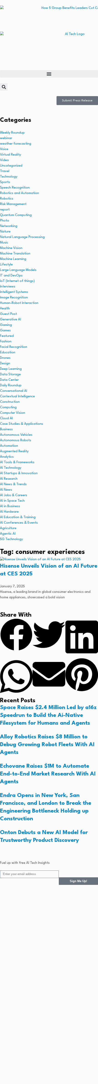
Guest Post (8, 314)
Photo (4, 220)
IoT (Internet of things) (17, 281)
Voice (4, 149)
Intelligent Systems (14, 292)
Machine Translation (15, 253)
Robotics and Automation (19, 193)
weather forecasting (15, 144)
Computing (8, 407)
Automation (9, 446)
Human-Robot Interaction (19, 303)
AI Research (9, 479)
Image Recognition (14, 297)
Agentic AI (7, 534)
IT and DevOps (11, 275)
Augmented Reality (14, 451)
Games (5, 330)
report (5, 209)
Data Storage (10, 374)
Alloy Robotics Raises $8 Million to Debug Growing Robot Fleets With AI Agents (47, 744)
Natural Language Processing (22, 237)
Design (5, 363)
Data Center (9, 380)
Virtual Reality (10, 155)
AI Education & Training (18, 517)
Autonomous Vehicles (16, 435)
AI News (6, 490)
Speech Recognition (15, 188)
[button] (49, 74)
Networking (8, 226)
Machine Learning (13, 259)
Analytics (7, 457)
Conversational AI (13, 391)
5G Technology (11, 539)
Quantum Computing (16, 215)
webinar (6, 138)
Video (4, 160)
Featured (7, 336)
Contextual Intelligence (17, 396)
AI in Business (10, 506)
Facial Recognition (13, 347)
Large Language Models (18, 270)
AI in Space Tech (12, 501)
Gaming (6, 325)
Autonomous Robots (15, 440)
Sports (5, 182)
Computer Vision (12, 413)
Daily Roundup (10, 385)
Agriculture (8, 528)
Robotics (6, 199)
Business (6, 429)
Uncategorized (11, 166)
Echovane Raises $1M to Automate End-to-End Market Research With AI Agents (48, 774)
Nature (5, 231)
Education (7, 352)
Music (4, 242)
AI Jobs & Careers (13, 495)
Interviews (7, 286)
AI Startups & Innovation (19, 473)
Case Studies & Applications (21, 424)
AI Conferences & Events (19, 523)
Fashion (5, 341)
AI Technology (10, 468)
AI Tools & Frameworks (17, 462)
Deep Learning (11, 369)
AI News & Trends (13, 484)
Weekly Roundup (12, 133)
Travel (4, 171)
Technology (8, 177)
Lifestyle (6, 264)
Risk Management (13, 204)
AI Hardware (9, 512)
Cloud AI (6, 418)
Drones (5, 358)
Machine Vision (11, 248)
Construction (10, 402)
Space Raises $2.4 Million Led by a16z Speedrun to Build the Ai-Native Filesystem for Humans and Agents (48, 715)
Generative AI (10, 319)
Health (5, 308)
